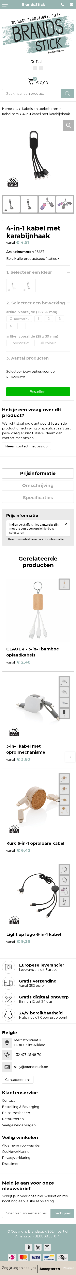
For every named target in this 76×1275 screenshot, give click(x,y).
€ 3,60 (18, 759)
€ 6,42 (18, 850)
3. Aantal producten (27, 358)
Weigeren (68, 1267)
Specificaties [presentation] (38, 497)
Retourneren (13, 1119)
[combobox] (31, 93)
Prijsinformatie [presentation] (38, 473)
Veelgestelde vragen (19, 1125)
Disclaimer (10, 1164)
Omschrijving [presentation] (38, 485)
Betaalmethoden (16, 1113)
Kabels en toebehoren (40, 109)
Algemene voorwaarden (22, 1145)
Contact (8, 1100)
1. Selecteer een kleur (29, 272)
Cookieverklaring (16, 1152)
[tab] (38, 473)
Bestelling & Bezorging (20, 1107)
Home (7, 109)
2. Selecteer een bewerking (35, 303)
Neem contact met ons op (26, 446)
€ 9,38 (18, 941)
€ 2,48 (18, 662)
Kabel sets (10, 114)
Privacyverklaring (16, 1158)
